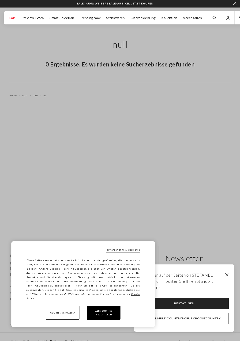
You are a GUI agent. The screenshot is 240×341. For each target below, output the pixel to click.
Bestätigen (184, 303)
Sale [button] (12, 18)
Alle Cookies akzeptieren (103, 313)
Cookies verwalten (62, 313)
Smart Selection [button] (61, 18)
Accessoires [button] (192, 18)
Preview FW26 (33, 18)
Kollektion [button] (169, 18)
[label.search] (214, 17)
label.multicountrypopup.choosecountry (184, 318)
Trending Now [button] (90, 18)
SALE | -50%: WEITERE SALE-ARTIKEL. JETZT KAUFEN (115, 3)
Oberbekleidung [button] (143, 18)
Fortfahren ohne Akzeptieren (123, 249)
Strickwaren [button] (115, 18)
